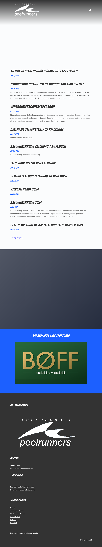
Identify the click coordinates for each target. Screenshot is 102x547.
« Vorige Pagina (16, 238)
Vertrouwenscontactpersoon (32, 106)
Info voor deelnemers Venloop (33, 163)
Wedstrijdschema (17, 514)
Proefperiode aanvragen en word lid (50, 310)
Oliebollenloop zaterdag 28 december (38, 176)
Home (12, 508)
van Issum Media (31, 533)
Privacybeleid (86, 540)
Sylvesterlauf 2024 (24, 189)
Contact (13, 523)
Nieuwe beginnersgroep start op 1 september (43, 70)
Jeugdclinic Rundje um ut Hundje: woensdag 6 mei (46, 83)
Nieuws (13, 520)
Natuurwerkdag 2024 (26, 202)
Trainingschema (17, 511)
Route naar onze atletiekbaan (22, 490)
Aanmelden (15, 517)
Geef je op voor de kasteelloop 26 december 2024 (46, 224)
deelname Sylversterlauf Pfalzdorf (36, 129)
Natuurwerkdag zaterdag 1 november (38, 146)
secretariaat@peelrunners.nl (21, 468)
